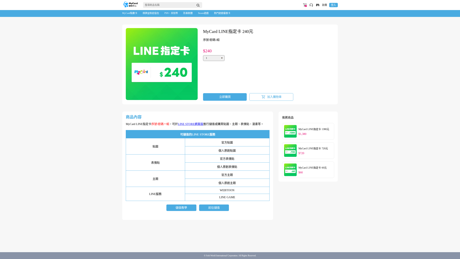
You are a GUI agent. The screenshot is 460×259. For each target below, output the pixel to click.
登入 (333, 5)
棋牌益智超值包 (151, 13)
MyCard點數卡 (129, 13)
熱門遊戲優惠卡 (222, 13)
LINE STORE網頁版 (190, 124)
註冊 (324, 5)
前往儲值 (214, 207)
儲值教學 (181, 207)
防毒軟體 (188, 13)
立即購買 (225, 96)
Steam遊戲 (203, 13)
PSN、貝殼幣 (171, 13)
